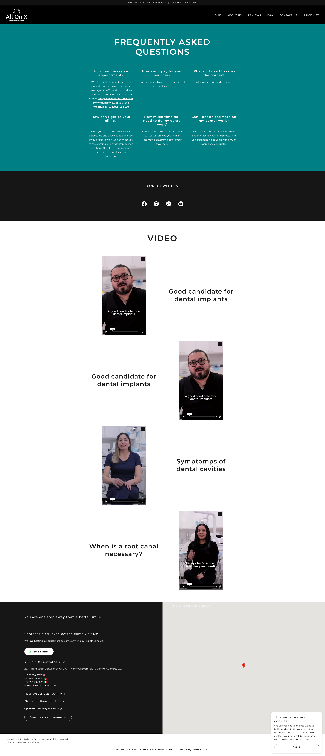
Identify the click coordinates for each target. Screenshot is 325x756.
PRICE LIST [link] (311, 15)
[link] (16, 14)
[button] (63, 701)
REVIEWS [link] (254, 15)
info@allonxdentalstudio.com (115, 98)
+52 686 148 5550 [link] (33, 678)
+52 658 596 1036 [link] (33, 682)
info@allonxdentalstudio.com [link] (41, 685)
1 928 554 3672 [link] (34, 675)
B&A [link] (270, 15)
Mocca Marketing (31, 742)
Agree (296, 747)
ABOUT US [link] (234, 15)
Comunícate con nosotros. (48, 717)
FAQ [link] (188, 749)
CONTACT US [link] (288, 15)
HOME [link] (217, 15)
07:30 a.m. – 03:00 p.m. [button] (49, 701)
